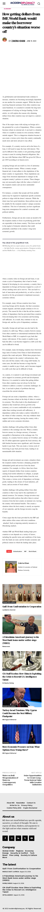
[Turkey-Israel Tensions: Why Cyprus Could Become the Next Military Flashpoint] (22, 697)
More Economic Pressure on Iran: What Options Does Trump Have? (21, 748)
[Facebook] (4, 48)
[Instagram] (11, 838)
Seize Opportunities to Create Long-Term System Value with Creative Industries (33, 780)
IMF (25, 551)
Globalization (17, 551)
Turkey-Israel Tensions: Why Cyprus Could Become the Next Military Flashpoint (19, 713)
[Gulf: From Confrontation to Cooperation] (22, 594)
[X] (10, 48)
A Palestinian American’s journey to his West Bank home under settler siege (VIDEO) (20, 640)
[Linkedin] (21, 48)
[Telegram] (33, 48)
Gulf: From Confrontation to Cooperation (21, 606)
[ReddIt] (27, 48)
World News (7, 633)
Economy (7, 9)
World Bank (32, 551)
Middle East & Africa (9, 602)
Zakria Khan (18, 41)
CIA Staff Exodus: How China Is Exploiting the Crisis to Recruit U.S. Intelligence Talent (21, 676)
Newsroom (6, 646)
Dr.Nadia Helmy (8, 683)
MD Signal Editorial (9, 719)
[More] (38, 48)
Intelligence (7, 669)
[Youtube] (31, 838)
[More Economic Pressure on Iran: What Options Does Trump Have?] (22, 734)
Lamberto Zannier (9, 610)
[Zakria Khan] (5, 39)
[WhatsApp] (16, 48)
